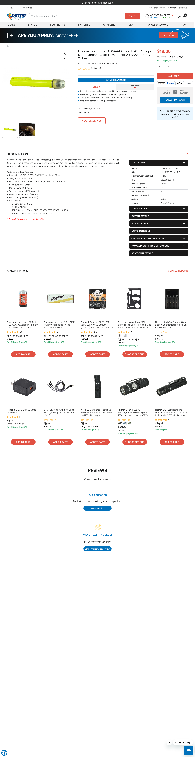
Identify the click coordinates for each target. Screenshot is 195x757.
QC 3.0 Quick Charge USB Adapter (21, 411)
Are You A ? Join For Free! (19, 7)
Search (132, 16)
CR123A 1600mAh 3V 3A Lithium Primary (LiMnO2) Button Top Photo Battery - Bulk (22, 325)
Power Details (139, 223)
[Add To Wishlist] (66, 53)
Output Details (140, 216)
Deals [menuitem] (11, 24)
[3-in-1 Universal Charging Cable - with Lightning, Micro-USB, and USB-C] (60, 386)
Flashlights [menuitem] (57, 24)
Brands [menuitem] (32, 24)
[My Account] (179, 16)
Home (9, 46)
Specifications (140, 208)
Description (17, 154)
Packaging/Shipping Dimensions (150, 245)
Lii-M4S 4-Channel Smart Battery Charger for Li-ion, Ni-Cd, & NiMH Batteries (171, 325)
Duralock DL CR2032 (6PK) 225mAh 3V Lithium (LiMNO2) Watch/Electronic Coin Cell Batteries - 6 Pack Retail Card (97, 325)
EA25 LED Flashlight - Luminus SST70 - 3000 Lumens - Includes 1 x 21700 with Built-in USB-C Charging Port (171, 412)
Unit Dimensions (141, 230)
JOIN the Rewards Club (177, 7)
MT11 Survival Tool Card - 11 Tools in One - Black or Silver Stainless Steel (134, 325)
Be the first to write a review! (97, 549)
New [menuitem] (183, 24)
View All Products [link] (178, 271)
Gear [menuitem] (132, 24)
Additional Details (142, 253)
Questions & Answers (97, 479)
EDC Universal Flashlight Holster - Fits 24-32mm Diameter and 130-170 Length (96, 412)
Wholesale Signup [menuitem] (159, 24)
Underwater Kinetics (95, 63)
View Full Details (91, 120)
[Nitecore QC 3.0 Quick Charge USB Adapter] (23, 386)
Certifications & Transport (147, 238)
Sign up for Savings (157, 7)
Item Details (138, 162)
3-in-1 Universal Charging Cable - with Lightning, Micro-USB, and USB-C (60, 412)
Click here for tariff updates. (97, 2)
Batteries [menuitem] (84, 24)
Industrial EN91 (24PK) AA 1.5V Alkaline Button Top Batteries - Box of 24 (60, 325)
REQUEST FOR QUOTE (175, 99)
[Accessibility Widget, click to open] (4, 753)
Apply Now (168, 35)
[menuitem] (20, 7)
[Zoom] (36, 83)
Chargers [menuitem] (109, 24)
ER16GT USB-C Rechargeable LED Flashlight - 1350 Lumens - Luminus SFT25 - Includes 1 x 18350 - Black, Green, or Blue (134, 412)
